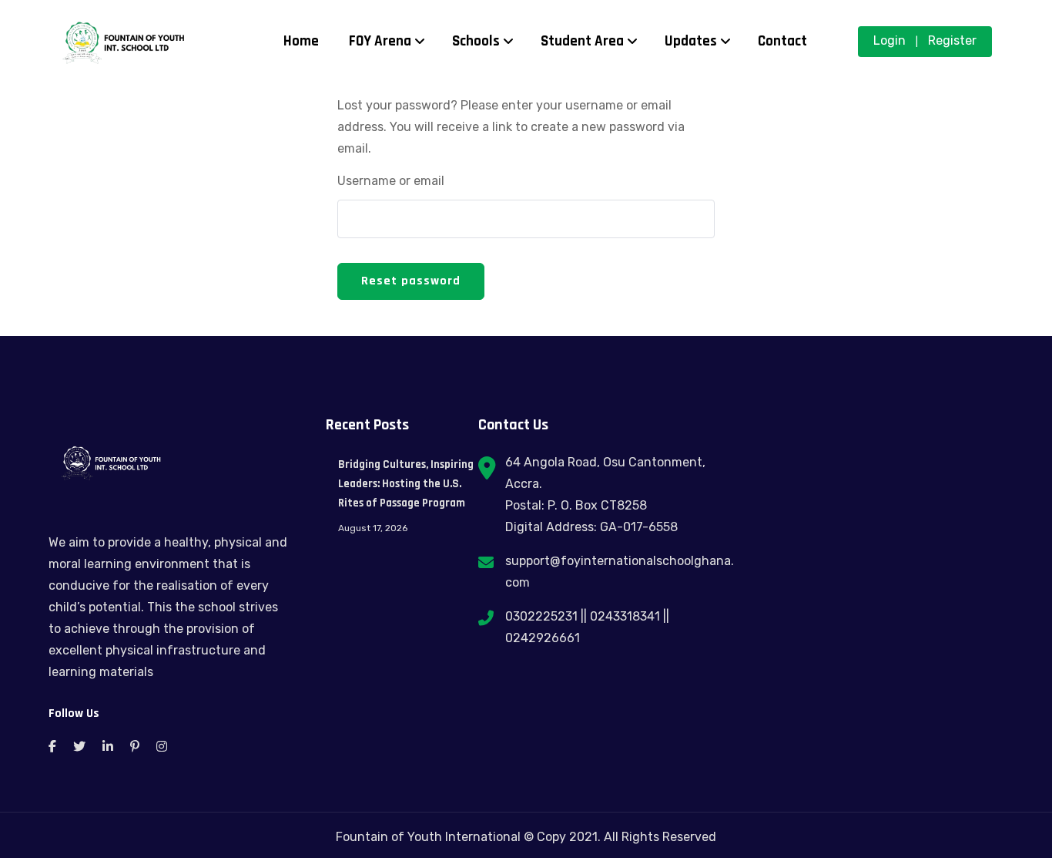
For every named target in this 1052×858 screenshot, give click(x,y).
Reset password (411, 281)
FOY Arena (380, 41)
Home (301, 41)
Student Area (582, 41)
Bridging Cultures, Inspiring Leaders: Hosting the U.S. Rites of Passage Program (406, 483)
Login (889, 40)
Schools (476, 41)
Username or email (390, 180)
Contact (782, 41)
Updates (691, 41)
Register (952, 40)
